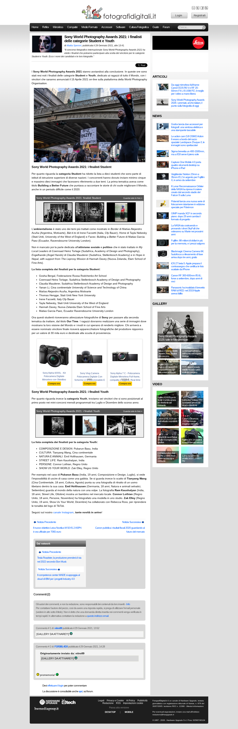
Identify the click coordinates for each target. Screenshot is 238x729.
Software (120, 27)
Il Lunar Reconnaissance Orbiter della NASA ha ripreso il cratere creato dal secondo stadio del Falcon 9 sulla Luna (187, 191)
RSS (118, 703)
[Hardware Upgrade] (49, 705)
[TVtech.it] (69, 705)
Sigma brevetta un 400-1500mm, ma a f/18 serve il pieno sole (188, 153)
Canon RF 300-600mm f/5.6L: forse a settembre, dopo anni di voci (186, 278)
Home (35, 27)
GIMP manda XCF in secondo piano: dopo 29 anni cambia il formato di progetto (186, 216)
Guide (155, 27)
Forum (166, 27)
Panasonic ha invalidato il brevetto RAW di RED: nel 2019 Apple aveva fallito (188, 290)
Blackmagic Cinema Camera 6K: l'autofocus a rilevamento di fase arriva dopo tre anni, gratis (187, 254)
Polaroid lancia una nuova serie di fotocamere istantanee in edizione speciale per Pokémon (188, 204)
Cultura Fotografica (139, 27)
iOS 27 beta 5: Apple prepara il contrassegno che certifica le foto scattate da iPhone (187, 266)
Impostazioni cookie (133, 703)
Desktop (110, 712)
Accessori (106, 27)
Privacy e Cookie (115, 700)
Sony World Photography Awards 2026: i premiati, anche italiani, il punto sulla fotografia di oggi (187, 102)
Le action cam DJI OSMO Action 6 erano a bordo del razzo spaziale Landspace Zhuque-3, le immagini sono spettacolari (188, 141)
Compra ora (54, 383)
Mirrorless (58, 27)
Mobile (129, 712)
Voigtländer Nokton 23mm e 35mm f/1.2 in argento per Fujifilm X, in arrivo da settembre (188, 177)
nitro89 (58, 628)
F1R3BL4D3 (61, 646)
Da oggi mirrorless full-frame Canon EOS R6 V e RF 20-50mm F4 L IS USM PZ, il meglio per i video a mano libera (187, 89)
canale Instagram (63, 512)
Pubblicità (142, 700)
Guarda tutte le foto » (132, 198)
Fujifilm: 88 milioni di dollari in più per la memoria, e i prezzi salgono (188, 242)
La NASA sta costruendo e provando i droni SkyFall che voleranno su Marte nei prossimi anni (187, 230)
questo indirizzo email (97, 615)
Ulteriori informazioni (194, 706)
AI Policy (130, 700)
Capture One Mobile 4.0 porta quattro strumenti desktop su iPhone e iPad (186, 165)
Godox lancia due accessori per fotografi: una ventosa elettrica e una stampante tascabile (187, 127)
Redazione (108, 703)
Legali (101, 700)
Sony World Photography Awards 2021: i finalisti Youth (68, 411)
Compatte (72, 27)
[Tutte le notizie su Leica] (180, 49)
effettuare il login (55, 685)
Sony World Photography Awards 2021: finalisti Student (68, 197)
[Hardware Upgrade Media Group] (46, 711)
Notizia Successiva (131, 522)
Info (128, 604)
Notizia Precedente (46, 522)
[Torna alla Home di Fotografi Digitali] (119, 19)
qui (80, 691)
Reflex (45, 27)
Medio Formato (89, 27)
